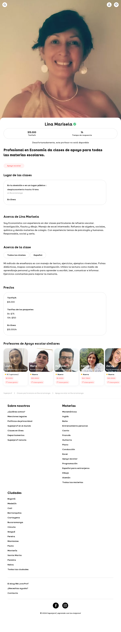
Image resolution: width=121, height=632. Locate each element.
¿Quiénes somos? (16, 411)
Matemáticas (69, 411)
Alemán (66, 477)
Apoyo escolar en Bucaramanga (69, 393)
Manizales (13, 541)
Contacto (13, 593)
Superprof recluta (17, 440)
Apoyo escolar (69, 459)
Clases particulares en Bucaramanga (33, 393)
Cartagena (14, 517)
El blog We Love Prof (18, 583)
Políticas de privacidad (20, 421)
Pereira (11, 536)
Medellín (12, 503)
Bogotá (11, 499)
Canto (65, 430)
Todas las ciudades (18, 569)
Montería (12, 550)
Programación (69, 463)
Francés (66, 435)
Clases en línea (16, 430)
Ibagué (11, 532)
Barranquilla (15, 513)
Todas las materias (72, 482)
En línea (11, 199)
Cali (10, 508)
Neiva (11, 564)
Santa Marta (15, 555)
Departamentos (16, 435)
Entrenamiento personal (75, 426)
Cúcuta (12, 527)
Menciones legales (17, 416)
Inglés (65, 416)
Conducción (68, 449)
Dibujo (65, 473)
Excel (65, 454)
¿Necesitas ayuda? (18, 588)
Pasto (11, 546)
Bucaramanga (15, 522)
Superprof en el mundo (19, 426)
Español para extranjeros (75, 468)
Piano (65, 444)
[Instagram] (65, 605)
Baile (65, 421)
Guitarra (67, 440)
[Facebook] (56, 605)
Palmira (12, 560)
